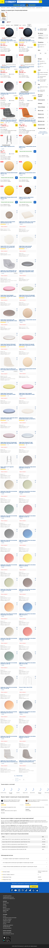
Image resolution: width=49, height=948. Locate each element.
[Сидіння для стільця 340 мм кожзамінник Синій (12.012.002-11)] (27, 533)
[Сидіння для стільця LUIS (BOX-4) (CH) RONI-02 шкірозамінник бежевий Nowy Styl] (9, 754)
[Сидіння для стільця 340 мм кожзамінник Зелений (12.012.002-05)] (9, 509)
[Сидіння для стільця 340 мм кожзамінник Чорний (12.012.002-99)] (27, 705)
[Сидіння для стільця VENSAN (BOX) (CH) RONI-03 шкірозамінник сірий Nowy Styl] (9, 264)
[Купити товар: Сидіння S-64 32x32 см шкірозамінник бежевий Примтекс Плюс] (35, 71)
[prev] (44, 784)
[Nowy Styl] (3, 22)
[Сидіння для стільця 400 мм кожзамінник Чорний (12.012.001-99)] (9, 533)
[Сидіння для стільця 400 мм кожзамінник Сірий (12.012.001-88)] (27, 656)
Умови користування (7, 932)
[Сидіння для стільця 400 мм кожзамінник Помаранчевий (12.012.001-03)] (9, 705)
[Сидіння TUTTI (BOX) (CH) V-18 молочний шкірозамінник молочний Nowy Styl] (27, 215)
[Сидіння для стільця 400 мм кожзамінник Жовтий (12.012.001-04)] (9, 729)
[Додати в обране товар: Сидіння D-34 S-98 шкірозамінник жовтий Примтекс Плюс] (35, 162)
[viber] (22, 890)
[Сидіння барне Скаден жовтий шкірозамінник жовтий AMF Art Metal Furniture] (9, 386)
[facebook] (12, 890)
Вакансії (4, 907)
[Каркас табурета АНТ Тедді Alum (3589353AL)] (9, 460)
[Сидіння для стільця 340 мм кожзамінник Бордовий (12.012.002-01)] (27, 729)
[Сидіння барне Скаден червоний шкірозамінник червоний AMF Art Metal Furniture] (27, 386)
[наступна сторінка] (23, 779)
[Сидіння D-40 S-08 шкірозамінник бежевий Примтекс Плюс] (9, 166)
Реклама (5, 911)
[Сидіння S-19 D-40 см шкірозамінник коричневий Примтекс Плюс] (27, 190)
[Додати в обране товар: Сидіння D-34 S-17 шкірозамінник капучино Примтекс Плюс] (35, 135)
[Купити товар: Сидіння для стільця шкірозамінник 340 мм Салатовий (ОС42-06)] (35, 98)
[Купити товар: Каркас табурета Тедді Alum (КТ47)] (16, 151)
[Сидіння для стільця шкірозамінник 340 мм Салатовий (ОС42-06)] (27, 86)
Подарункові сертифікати (8, 925)
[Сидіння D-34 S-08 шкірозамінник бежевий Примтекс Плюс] (27, 362)
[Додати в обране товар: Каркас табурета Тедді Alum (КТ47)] (17, 135)
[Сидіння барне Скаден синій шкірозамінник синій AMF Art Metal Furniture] (9, 411)
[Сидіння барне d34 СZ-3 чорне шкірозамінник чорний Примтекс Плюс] (27, 32)
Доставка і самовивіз (7, 919)
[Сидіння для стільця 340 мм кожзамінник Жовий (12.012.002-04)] (27, 558)
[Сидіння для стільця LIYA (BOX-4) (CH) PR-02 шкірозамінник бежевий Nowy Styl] (27, 754)
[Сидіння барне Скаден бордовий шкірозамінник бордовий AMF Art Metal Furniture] (9, 288)
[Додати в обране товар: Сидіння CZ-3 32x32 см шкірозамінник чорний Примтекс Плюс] (17, 55)
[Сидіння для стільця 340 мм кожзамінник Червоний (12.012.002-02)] (9, 558)
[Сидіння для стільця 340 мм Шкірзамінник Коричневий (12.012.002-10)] (27, 460)
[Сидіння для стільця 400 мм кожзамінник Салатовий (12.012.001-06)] (27, 484)
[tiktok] (26, 890)
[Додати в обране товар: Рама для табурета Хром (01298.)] (35, 676)
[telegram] (29, 890)
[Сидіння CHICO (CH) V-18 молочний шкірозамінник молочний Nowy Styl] (9, 239)
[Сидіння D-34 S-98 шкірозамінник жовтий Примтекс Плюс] (27, 166)
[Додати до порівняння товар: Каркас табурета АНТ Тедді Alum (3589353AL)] (17, 458)
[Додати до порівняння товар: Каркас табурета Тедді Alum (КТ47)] (17, 137)
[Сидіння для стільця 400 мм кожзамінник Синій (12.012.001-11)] (27, 607)
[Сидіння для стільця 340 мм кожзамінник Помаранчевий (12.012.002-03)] (9, 607)
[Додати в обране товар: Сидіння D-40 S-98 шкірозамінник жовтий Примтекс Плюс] (17, 186)
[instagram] (19, 890)
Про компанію (6, 902)
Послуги (4, 923)
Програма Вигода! (6, 926)
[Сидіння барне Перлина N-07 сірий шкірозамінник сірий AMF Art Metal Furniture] (27, 435)
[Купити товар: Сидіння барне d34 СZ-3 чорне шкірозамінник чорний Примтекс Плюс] (35, 45)
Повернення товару (7, 920)
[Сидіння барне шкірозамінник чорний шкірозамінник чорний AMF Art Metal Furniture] (27, 264)
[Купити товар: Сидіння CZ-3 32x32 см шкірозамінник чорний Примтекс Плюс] (16, 72)
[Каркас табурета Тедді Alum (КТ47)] (9, 140)
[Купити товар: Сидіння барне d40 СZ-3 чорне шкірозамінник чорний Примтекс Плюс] (16, 45)
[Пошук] (40, 1)
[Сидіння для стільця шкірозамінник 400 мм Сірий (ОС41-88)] (9, 86)
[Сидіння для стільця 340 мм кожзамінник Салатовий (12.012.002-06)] (9, 582)
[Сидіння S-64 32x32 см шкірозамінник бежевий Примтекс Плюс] (27, 59)
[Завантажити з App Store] (7, 937)
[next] (47, 784)
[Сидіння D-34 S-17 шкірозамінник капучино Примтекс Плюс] (27, 140)
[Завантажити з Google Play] (7, 940)
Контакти (5, 905)
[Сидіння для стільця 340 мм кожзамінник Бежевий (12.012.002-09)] (9, 484)
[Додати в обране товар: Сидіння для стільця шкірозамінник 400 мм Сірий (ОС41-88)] (17, 82)
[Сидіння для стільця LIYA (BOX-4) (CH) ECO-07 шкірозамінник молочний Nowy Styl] (9, 362)
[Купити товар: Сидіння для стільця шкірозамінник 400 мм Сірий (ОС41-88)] (16, 98)
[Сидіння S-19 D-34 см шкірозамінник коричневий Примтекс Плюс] (9, 215)
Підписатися (34, 886)
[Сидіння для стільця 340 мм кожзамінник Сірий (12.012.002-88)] (9, 680)
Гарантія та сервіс (6, 922)
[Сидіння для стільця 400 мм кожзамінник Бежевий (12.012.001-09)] (9, 631)
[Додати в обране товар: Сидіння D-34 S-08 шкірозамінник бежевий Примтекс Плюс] (35, 358)
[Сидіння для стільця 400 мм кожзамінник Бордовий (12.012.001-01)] (27, 509)
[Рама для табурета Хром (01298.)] (27, 680)
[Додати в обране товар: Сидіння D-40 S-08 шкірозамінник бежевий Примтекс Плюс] (17, 162)
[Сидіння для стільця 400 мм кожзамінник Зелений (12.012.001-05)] (9, 656)
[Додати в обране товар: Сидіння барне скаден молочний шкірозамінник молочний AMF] (35, 235)
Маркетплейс (5, 910)
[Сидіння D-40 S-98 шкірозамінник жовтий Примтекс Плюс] (9, 190)
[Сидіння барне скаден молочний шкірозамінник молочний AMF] (27, 239)
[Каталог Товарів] (2, 1)
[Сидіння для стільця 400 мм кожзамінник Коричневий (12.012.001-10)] (27, 582)
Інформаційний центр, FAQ (8, 897)
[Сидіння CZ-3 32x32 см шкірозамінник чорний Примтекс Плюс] (9, 59)
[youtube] (15, 890)
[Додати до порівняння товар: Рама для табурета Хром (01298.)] (35, 678)
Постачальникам (6, 908)
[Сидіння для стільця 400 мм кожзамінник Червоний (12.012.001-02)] (27, 631)
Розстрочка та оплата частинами (9, 917)
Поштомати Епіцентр (7, 928)
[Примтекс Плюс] (9, 22)
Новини (4, 904)
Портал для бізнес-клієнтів (8, 933)
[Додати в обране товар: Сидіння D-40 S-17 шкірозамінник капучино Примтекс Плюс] (35, 309)
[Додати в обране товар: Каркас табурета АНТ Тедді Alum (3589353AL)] (17, 456)
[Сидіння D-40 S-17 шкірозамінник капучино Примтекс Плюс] (27, 313)
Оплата (4, 916)
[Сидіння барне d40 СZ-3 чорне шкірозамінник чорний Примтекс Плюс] (9, 32)
